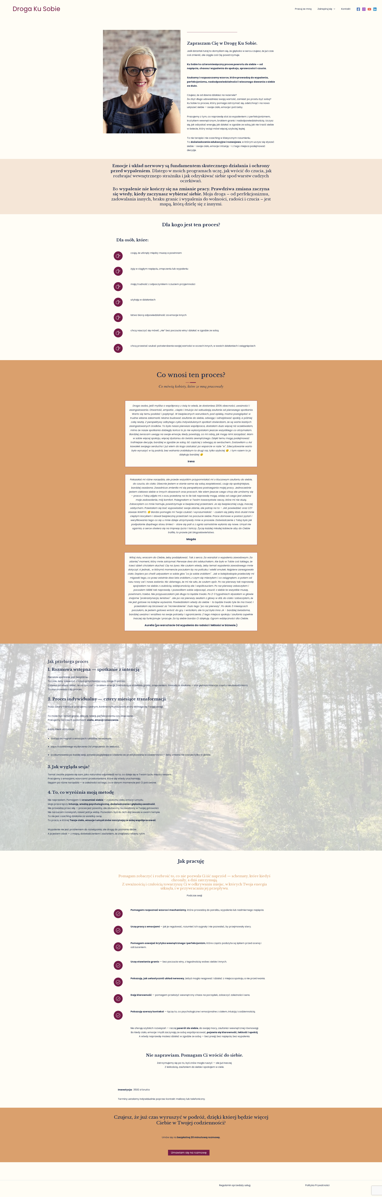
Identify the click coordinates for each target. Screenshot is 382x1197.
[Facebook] (358, 9)
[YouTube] (369, 9)
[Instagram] (364, 9)
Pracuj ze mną (303, 9)
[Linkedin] (375, 9)
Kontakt (346, 9)
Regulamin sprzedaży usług (234, 1185)
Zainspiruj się (325, 9)
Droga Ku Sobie (36, 8)
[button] (333, 9)
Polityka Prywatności (317, 1185)
